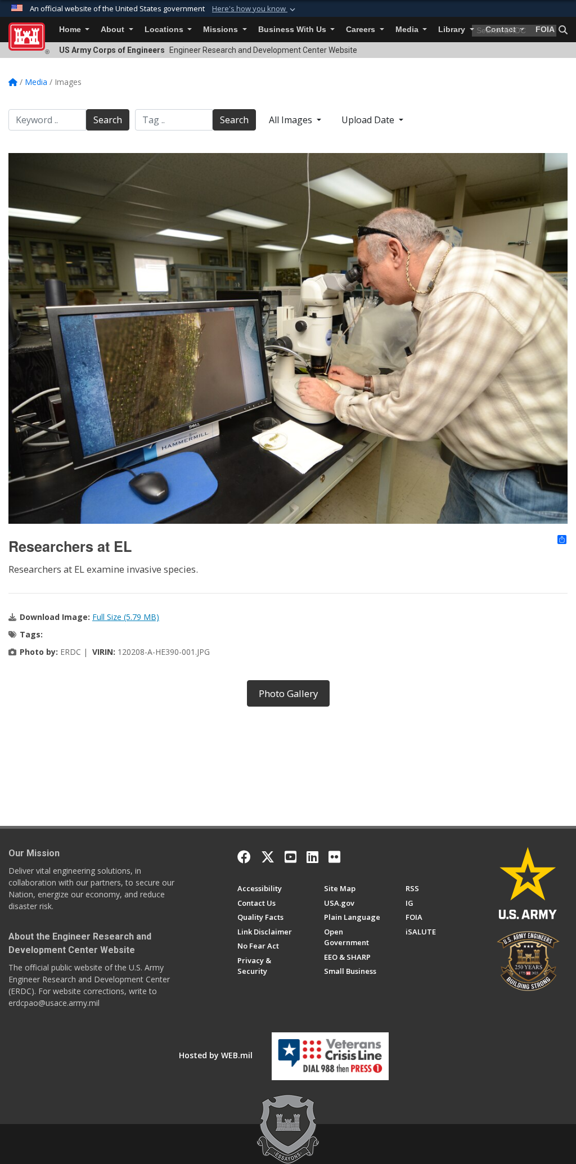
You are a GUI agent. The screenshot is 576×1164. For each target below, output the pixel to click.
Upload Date (369, 120)
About (114, 29)
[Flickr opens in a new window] (334, 857)
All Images (291, 120)
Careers (361, 29)
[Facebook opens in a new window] (244, 857)
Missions (221, 29)
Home (71, 29)
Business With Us (293, 29)
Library (452, 29)
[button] (255, 9)
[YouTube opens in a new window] (290, 857)
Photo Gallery (288, 693)
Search (107, 120)
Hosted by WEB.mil (216, 1055)
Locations (165, 29)
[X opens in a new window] (267, 857)
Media (408, 29)
